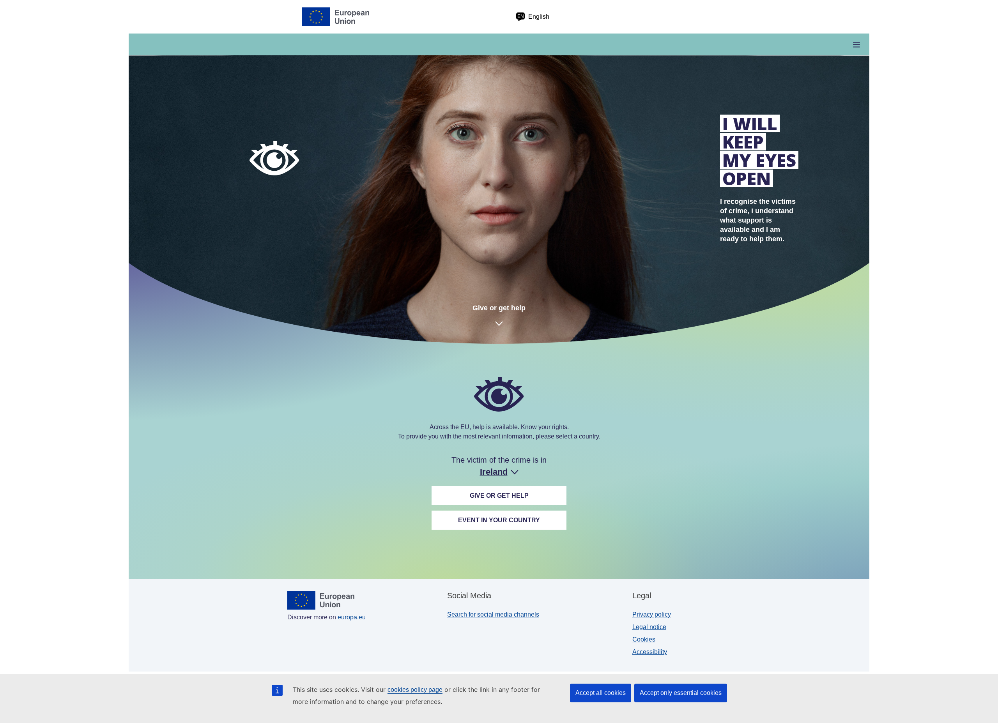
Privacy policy (651, 614)
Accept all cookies (600, 692)
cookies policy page (415, 689)
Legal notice (649, 627)
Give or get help (499, 308)
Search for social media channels (493, 614)
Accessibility (649, 652)
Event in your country (499, 520)
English (533, 16)
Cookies (643, 639)
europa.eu (352, 617)
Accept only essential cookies (681, 692)
